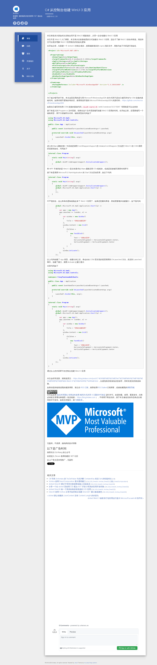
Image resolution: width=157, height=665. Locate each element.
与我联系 (79, 400)
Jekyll (76, 663)
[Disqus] (95, 528)
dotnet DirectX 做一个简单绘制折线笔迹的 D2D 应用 (70, 489)
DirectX (95, 481)
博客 (28, 38)
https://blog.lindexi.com (86, 397)
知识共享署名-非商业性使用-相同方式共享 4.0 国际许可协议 (81, 395)
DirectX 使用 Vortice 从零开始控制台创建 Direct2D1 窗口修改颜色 (75, 492)
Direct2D (107, 481)
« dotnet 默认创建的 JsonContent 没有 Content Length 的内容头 (73, 495)
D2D (90, 481)
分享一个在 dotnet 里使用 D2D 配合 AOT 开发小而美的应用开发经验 (76, 487)
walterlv (95, 663)
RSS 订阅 (30, 76)
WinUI (52, 16)
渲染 (112, 481)
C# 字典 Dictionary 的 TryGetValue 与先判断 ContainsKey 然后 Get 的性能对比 (80, 479)
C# (56, 16)
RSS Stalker (102, 387)
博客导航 (131, 387)
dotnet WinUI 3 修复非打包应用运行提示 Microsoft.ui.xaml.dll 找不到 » (116, 498)
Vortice (100, 481)
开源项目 (30, 61)
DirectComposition (120, 481)
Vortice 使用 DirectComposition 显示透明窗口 (67, 481)
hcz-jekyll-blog (88, 663)
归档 (28, 46)
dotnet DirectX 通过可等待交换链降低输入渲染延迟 (69, 484)
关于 (28, 69)
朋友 (28, 54)
